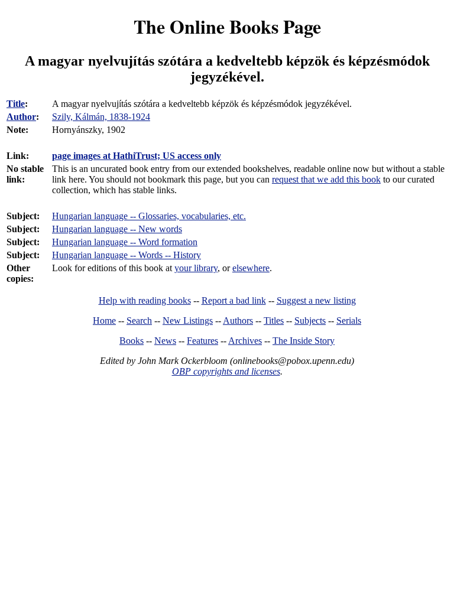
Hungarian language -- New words (117, 229)
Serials (348, 320)
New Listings (188, 320)
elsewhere (251, 268)
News (165, 341)
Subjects (310, 320)
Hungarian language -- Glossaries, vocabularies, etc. (149, 216)
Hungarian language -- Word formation (124, 242)
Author (21, 117)
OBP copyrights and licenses (226, 371)
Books (131, 341)
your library (196, 268)
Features (202, 341)
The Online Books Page (227, 26)
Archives (245, 341)
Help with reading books (145, 300)
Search (139, 320)
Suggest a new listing (316, 300)
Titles (274, 320)
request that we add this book (326, 179)
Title (16, 104)
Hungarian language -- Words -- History (126, 255)
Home (104, 320)
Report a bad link (234, 300)
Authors (238, 320)
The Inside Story (304, 341)
